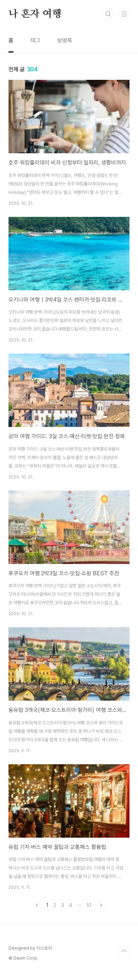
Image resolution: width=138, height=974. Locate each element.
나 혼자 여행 (35, 14)
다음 (101, 905)
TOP (124, 951)
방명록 (64, 40)
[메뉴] (124, 13)
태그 (35, 40)
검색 (108, 14)
